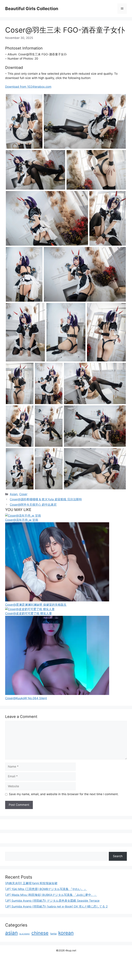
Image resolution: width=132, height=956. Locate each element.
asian (11, 933)
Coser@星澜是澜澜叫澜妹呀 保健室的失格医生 (36, 604)
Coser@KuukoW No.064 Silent (26, 698)
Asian (14, 494)
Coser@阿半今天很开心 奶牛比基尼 (33, 504)
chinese (39, 933)
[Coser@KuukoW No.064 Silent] (57, 694)
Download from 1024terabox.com (28, 86)
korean (66, 933)
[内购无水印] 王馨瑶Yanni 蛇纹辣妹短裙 (31, 883)
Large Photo (15, 148)
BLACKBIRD (24, 934)
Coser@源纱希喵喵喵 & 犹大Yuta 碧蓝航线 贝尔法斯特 (46, 499)
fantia (53, 933)
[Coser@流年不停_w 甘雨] (23, 515)
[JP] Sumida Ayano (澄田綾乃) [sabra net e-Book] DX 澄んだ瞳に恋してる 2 (56, 906)
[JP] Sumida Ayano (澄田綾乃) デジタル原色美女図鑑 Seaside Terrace (52, 900)
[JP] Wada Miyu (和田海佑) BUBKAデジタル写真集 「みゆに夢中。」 (51, 895)
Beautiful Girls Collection (31, 8)
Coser (23, 494)
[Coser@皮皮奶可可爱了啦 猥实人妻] (30, 609)
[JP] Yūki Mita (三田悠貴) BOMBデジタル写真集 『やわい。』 (46, 889)
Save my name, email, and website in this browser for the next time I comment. (64, 794)
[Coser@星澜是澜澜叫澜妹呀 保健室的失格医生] (57, 600)
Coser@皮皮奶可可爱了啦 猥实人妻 (28, 613)
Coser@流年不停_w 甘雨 (21, 520)
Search (118, 856)
